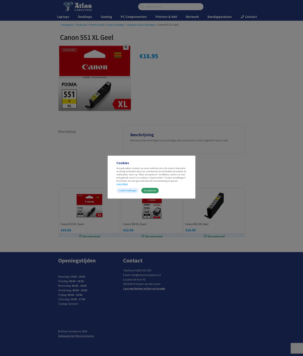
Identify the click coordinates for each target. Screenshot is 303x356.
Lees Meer (122, 184)
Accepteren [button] (150, 190)
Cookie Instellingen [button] (128, 190)
